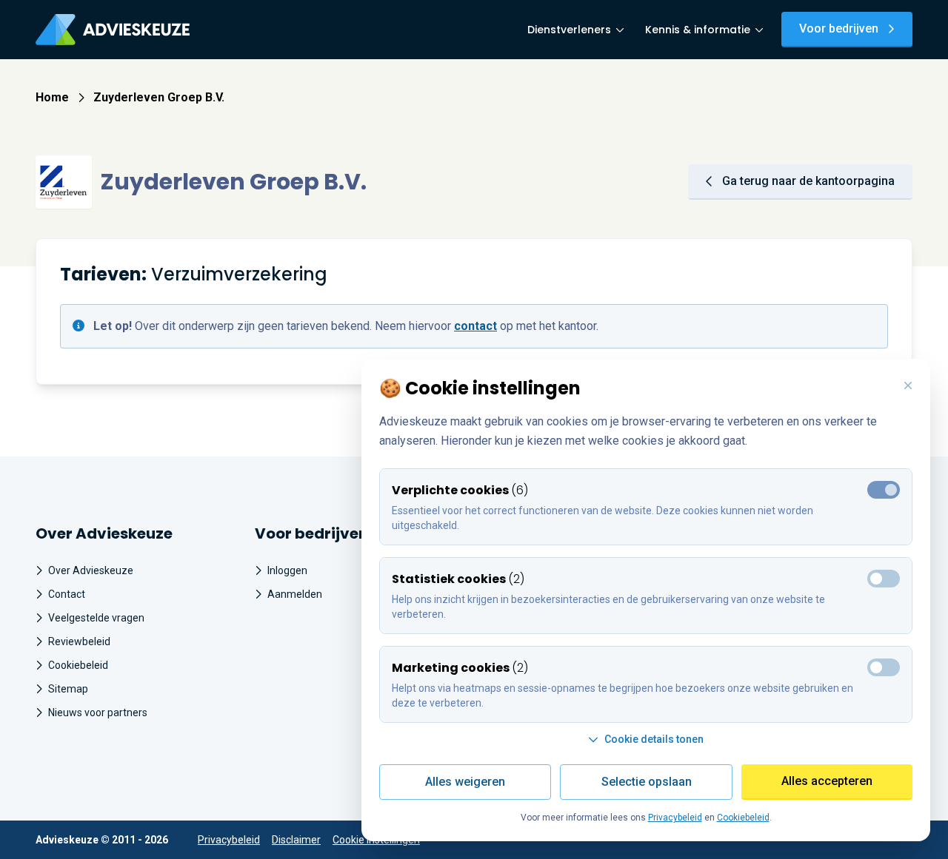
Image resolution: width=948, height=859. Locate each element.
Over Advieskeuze (90, 570)
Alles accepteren (826, 781)
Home (52, 97)
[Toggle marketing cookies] (883, 578)
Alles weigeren (465, 782)
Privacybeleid (229, 840)
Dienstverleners (569, 29)
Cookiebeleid (78, 665)
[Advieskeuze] (113, 29)
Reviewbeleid (79, 641)
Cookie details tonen (654, 739)
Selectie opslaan (646, 782)
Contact (66, 594)
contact (475, 326)
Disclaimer (296, 840)
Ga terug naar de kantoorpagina (808, 181)
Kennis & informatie (697, 29)
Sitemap (68, 689)
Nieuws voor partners (97, 712)
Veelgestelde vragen (96, 618)
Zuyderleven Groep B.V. (158, 97)
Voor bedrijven (838, 28)
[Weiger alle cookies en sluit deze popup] (908, 386)
